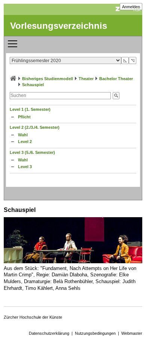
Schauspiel (33, 84)
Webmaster (131, 333)
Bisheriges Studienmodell (47, 78)
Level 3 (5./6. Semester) (32, 152)
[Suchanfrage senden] (116, 95)
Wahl (23, 135)
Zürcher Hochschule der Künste (33, 317)
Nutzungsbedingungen (95, 333)
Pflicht (24, 117)
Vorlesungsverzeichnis (58, 26)
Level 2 (25, 141)
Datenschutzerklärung (49, 333)
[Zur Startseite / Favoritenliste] (13, 78)
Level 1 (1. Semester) (30, 109)
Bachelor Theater (116, 78)
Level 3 (25, 166)
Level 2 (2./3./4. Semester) (35, 127)
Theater (86, 78)
